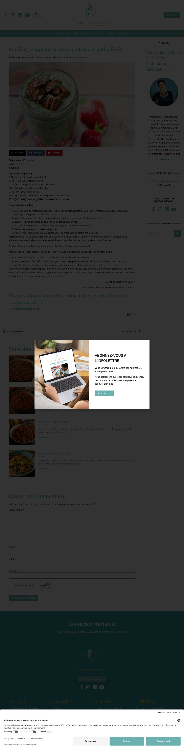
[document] (92, 374)
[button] (145, 344)
